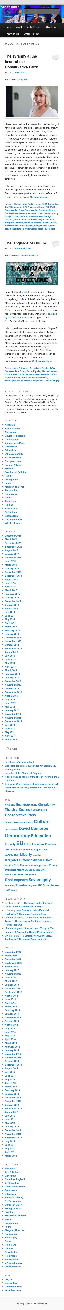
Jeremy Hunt (12, 855)
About (19, 26)
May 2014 (10, 619)
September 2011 (13, 721)
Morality (9, 865)
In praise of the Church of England (23, 773)
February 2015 (12, 593)
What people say (31, 33)
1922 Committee (50, 203)
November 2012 (13, 684)
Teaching (10, 885)
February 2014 (12, 630)
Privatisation (11, 508)
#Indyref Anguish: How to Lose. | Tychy (25, 928)
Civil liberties (12, 439)
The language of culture (25, 242)
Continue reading (40, 196)
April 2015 (10, 586)
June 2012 (10, 703)
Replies (50, 228)
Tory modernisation (14, 228)
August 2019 (11, 550)
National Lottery (49, 374)
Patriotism (26, 865)
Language (23, 374)
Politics (9, 504)
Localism (49, 219)
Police (8, 497)
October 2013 (12, 644)
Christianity (46, 804)
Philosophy (10, 380)
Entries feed (11, 1283)
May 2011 (10, 732)
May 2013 (10, 663)
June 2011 (10, 728)
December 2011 (13, 713)
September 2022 (13, 546)
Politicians (10, 501)
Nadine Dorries (49, 222)
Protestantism (14, 870)
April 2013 (10, 666)
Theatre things (12, 33)
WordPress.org (13, 1290)
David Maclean (36, 216)
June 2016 (10, 561)
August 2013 (11, 652)
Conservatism (12, 371)
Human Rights (33, 849)
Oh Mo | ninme (13, 935)
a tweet (25, 291)
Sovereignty (40, 879)
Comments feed (13, 1286)
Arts (7, 804)
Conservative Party (23, 203)
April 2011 (10, 735)
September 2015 (13, 575)
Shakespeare (11, 515)
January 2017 (12, 553)
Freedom (9, 468)
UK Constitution (13, 519)
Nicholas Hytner (13, 377)
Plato (45, 865)
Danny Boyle (26, 371)
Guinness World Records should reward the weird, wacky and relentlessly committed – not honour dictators (31, 787)
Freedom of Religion (16, 472)
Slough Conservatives (45, 225)
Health (8, 475)
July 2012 (10, 699)
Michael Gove (42, 860)
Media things (33, 26)
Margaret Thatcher (14, 222)
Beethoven (23, 804)
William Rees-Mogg (34, 228)
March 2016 (11, 564)
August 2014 (11, 608)
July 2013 (10, 655)
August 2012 (11, 695)
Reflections (11, 512)
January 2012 (12, 710)
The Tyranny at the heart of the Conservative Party (21, 61)
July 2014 (10, 612)
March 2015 (11, 590)
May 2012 (10, 706)
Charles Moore (37, 207)
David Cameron (20, 216)
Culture (42, 821)
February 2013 (12, 673)
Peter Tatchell (28, 377)
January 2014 (12, 634)
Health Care (18, 849)
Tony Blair (32, 885)
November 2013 (13, 641)
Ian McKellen (11, 374)
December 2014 (13, 601)
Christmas (10, 432)
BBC (52, 368)
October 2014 (12, 604)
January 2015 (12, 597)
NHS (16, 865)
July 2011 (10, 724)
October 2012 (12, 688)
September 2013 (13, 648)
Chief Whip (51, 207)
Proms (53, 865)
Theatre (21, 885)
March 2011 (11, 739)
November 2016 (13, 557)
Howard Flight (37, 219)
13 (55, 57)
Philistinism (41, 377)
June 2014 (10, 615)
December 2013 (13, 637)
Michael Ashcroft (32, 222)
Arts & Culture (21, 368)
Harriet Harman (22, 219)
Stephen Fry (39, 380)
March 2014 (11, 626)
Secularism (30, 874)
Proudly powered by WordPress (32, 1303)
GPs (7, 849)
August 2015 (11, 579)
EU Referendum (13, 457)
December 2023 (13, 535)
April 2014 (10, 623)
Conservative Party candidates (40, 210)
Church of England (15, 435)
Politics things (50, 26)
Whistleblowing (13, 523)
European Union (13, 461)
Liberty (26, 854)
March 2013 (11, 670)
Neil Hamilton (11, 225)
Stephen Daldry (24, 380)
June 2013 (10, 659)
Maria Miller (34, 374)
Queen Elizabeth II (35, 870)
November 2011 (13, 717)
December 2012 (13, 681)
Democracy (11, 446)
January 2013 (12, 677)
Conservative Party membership (19, 822)
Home (8, 26)
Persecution (11, 490)
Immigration (11, 479)
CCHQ (26, 207)
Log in (8, 1279)
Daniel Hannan (44, 213)
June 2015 (10, 583)
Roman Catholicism (14, 874)
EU (19, 843)
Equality (37, 371)
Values (14, 890)
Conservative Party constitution (20, 213)
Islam (8, 482)
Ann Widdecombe (13, 207)
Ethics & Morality (14, 453)
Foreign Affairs (13, 464)
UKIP (7, 890)
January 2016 (12, 568)
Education (10, 450)
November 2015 (13, 572)
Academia (10, 424)
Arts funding (43, 368)
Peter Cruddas (26, 225)
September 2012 (13, 692)
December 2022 (13, 543)
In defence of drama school (19, 762)
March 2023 (11, 539)
